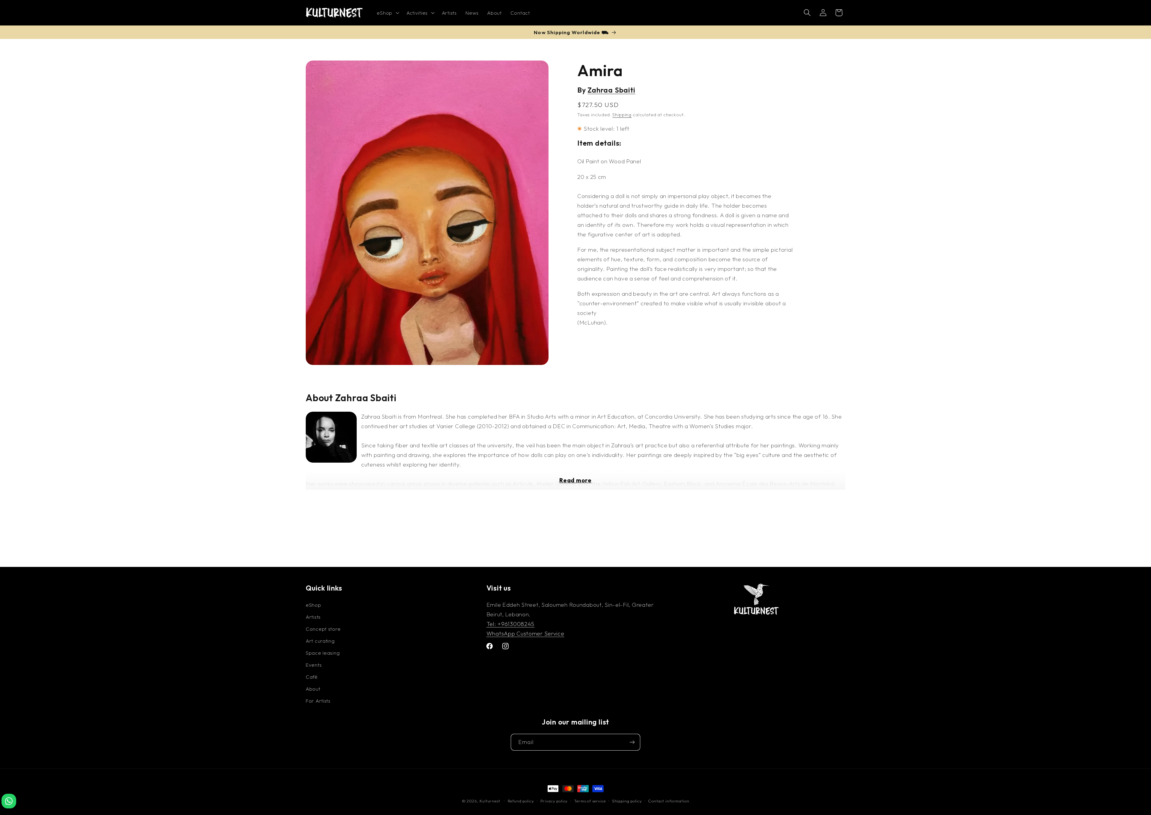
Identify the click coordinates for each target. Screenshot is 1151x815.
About (313, 689)
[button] (387, 12)
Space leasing (323, 653)
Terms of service (589, 801)
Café (312, 677)
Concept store (323, 629)
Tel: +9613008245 (510, 623)
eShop (313, 605)
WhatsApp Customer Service (525, 633)
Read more (575, 480)
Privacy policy (554, 801)
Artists (313, 617)
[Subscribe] (632, 742)
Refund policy (521, 801)
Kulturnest (490, 801)
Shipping (622, 114)
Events (314, 665)
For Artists (318, 701)
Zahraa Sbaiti (611, 90)
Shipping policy (627, 801)
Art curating (320, 641)
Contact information (668, 801)
